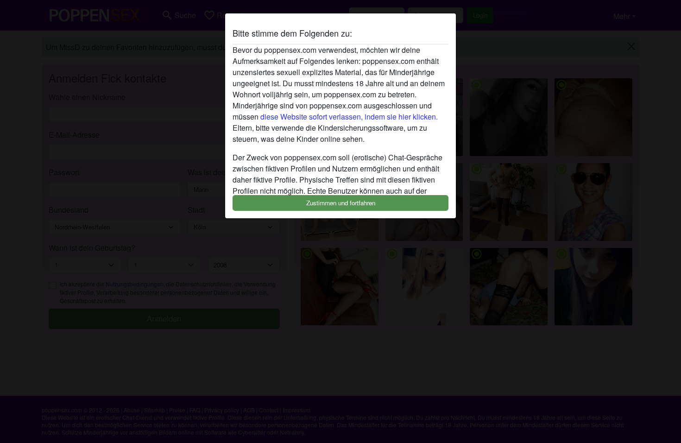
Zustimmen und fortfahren (340, 202)
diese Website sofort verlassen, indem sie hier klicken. (349, 116)
